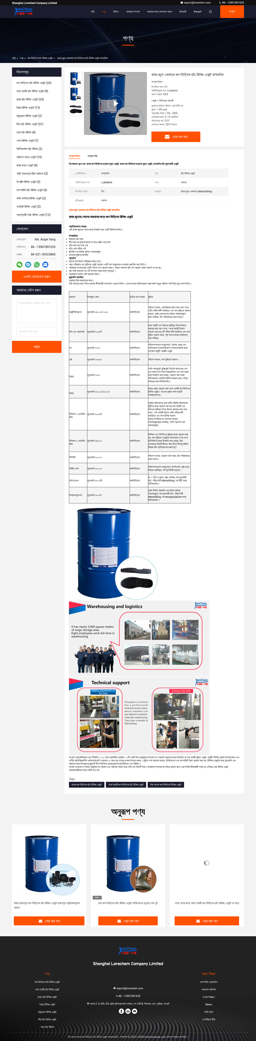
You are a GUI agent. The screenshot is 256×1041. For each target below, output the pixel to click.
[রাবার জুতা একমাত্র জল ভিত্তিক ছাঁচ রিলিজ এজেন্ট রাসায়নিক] (115, 103)
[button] (18, 872)
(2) (29, 116)
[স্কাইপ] (28, 264)
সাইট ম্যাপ (208, 1011)
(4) (26, 132)
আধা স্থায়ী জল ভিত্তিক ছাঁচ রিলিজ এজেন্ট (126, 784)
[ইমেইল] (45, 264)
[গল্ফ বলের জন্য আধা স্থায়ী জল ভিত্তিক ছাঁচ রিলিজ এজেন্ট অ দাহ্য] (128, 863)
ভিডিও (116, 11)
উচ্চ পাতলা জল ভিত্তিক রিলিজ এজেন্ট (165, 784)
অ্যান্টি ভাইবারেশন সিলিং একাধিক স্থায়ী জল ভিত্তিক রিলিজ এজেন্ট (207, 903)
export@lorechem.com (197, 2)
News (208, 1004)
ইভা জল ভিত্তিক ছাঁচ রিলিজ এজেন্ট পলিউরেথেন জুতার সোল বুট (49, 903)
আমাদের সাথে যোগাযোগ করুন (159, 11)
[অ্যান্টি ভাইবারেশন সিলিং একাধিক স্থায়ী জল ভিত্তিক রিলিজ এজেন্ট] (206, 863)
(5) (31, 190)
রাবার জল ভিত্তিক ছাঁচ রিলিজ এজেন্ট (87, 784)
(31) (29, 124)
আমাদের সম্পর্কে (133, 11)
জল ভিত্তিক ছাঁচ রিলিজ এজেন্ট (40, 58)
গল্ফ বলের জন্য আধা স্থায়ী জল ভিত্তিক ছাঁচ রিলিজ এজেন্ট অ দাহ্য (128, 903)
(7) (27, 140)
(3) (32, 173)
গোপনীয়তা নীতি (208, 1019)
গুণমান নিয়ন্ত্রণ (209, 996)
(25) (33, 83)
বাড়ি (93, 11)
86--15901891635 (233, 2)
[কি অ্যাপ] (37, 265)
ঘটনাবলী (182, 11)
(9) (32, 91)
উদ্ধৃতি (232, 11)
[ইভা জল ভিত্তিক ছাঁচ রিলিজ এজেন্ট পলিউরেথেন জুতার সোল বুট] (49, 863)
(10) (29, 157)
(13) (28, 107)
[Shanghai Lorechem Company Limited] (24, 11)
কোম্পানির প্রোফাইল (208, 981)
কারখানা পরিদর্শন (209, 989)
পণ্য (104, 11)
